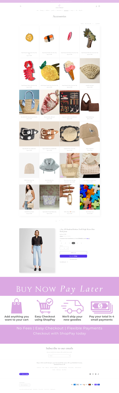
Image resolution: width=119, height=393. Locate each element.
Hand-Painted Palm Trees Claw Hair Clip (89, 52)
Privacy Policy (71, 367)
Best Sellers (64, 369)
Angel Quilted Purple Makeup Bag (49, 211)
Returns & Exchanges (63, 367)
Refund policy (35, 389)
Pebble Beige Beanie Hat (29, 180)
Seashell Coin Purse (90, 85)
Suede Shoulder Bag (90, 117)
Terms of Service (78, 367)
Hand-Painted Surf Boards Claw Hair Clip (69, 52)
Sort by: (82, 23)
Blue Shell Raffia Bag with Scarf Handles (29, 117)
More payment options (73, 259)
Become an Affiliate (54, 367)
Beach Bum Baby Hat (49, 180)
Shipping (61, 236)
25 (62, 243)
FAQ (43, 367)
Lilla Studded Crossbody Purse (90, 180)
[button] (20, 6)
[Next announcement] (83, 1)
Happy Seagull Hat (90, 148)
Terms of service (46, 389)
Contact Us (39, 367)
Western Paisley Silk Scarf (49, 117)
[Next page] (62, 220)
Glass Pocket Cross (90, 211)
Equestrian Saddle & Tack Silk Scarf (69, 117)
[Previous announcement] (35, 1)
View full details (63, 262)
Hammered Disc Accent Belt (69, 148)
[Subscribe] (69, 355)
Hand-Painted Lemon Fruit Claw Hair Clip (49, 85)
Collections (58, 369)
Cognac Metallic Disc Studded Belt (49, 148)
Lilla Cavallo (24, 389)
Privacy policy (41, 389)
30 (82, 243)
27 (70, 243)
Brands (54, 369)
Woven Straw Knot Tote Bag (69, 180)
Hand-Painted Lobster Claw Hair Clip (29, 85)
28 (73, 243)
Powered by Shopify (29, 389)
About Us (47, 367)
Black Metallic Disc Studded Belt (29, 148)
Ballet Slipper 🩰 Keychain (69, 211)
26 (66, 243)
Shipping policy (52, 389)
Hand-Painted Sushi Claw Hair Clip (49, 52)
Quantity (61, 245)
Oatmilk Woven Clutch (29, 211)
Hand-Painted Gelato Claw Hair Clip (69, 85)
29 (78, 243)
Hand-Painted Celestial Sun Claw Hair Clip (29, 53)
